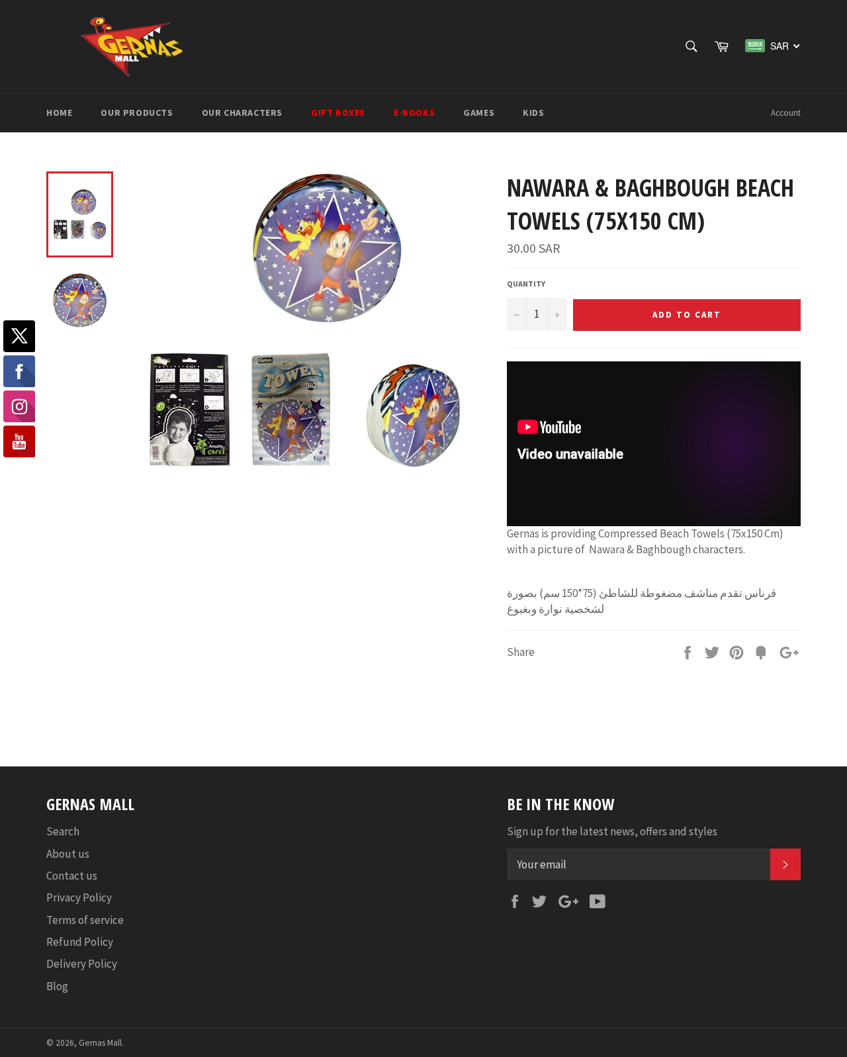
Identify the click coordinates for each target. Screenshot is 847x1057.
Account (786, 112)
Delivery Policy (81, 963)
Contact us (71, 875)
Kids (533, 112)
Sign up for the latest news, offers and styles (612, 831)
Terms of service (85, 920)
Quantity (526, 284)
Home (59, 112)
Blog (57, 986)
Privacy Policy (79, 897)
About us (67, 854)
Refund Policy (79, 942)
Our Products (137, 112)
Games (478, 112)
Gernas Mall (100, 1042)
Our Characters (242, 112)
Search (62, 831)
